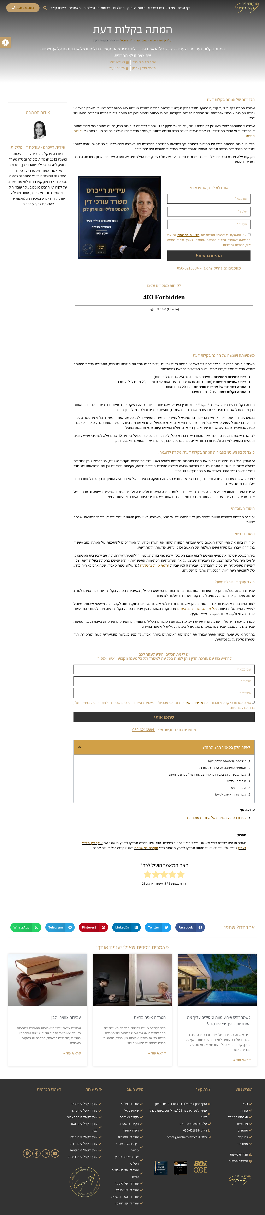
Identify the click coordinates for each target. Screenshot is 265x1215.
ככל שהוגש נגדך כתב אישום (197, 608)
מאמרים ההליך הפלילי (133, 40)
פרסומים (104, 8)
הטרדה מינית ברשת (150, 1017)
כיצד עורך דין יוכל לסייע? (230, 794)
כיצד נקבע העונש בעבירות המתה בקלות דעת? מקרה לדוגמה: (207, 774)
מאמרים (75, 8)
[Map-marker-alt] (27, 1153)
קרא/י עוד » (242, 1060)
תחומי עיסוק (136, 8)
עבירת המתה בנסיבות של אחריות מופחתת (216, 817)
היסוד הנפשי (238, 788)
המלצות (119, 8)
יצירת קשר (58, 8)
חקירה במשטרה (146, 848)
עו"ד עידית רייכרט (161, 8)
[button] (45, 7)
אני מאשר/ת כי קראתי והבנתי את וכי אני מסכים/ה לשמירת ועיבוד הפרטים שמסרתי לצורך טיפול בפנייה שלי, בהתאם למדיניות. (209, 240)
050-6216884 (188, 268)
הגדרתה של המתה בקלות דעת (227, 761)
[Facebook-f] (36, 1153)
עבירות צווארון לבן (66, 1017)
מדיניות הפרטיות (188, 235)
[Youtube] (55, 1153)
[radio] (180, 875)
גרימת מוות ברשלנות (154, 565)
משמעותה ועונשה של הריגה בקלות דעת (221, 768)
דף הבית (184, 8)
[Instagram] (46, 1153)
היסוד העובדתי (236, 781)
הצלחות (89, 8)
